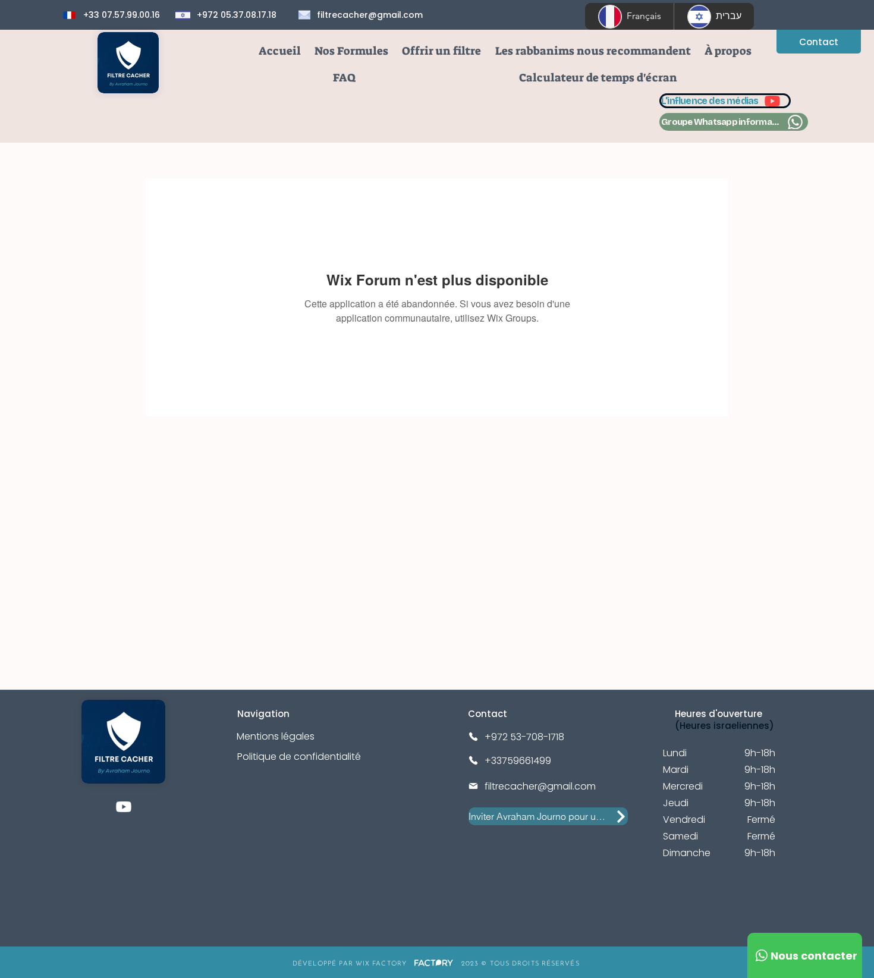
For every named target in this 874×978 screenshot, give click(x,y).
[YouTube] (124, 807)
